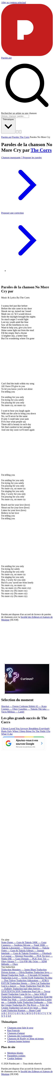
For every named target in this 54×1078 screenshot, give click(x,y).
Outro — (13, 950)
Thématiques (8, 119)
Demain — (29, 958)
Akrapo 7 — (17, 961)
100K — (39, 942)
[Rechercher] (17, 131)
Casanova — (12, 945)
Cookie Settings (14, 1058)
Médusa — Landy (15, 711)
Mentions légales (15, 1053)
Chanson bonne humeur (18, 1041)
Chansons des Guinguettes (19, 1036)
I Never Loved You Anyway (15, 728)
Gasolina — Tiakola (28, 709)
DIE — (14, 958)
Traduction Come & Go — (27, 994)
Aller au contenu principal (13, 2)
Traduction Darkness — (16, 997)
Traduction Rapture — (24, 1010)
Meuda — (40, 948)
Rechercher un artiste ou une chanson (19, 113)
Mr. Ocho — (38, 961)
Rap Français (13, 1030)
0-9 (9, 1016)
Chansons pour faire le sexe (20, 1027)
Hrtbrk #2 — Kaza (37, 706)
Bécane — (31, 945)
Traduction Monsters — (18, 969)
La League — (12, 956)
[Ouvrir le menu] (20, 131)
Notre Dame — (16, 942)
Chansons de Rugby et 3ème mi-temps (25, 1038)
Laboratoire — (20, 948)
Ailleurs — (35, 950)
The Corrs (41, 150)
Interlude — (14, 953)
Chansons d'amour (16, 1033)
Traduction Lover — (17, 978)
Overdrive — (40, 953)
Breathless (34, 728)
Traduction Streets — (24, 983)
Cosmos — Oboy (9, 709)
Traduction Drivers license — (24, 971)
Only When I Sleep (16, 731)
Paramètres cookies (16, 1055)
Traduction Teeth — (28, 975)
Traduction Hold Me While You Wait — (26, 998)
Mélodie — (9, 964)
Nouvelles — (32, 956)
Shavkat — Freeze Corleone (15, 706)
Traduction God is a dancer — (25, 984)
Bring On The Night (36, 731)
